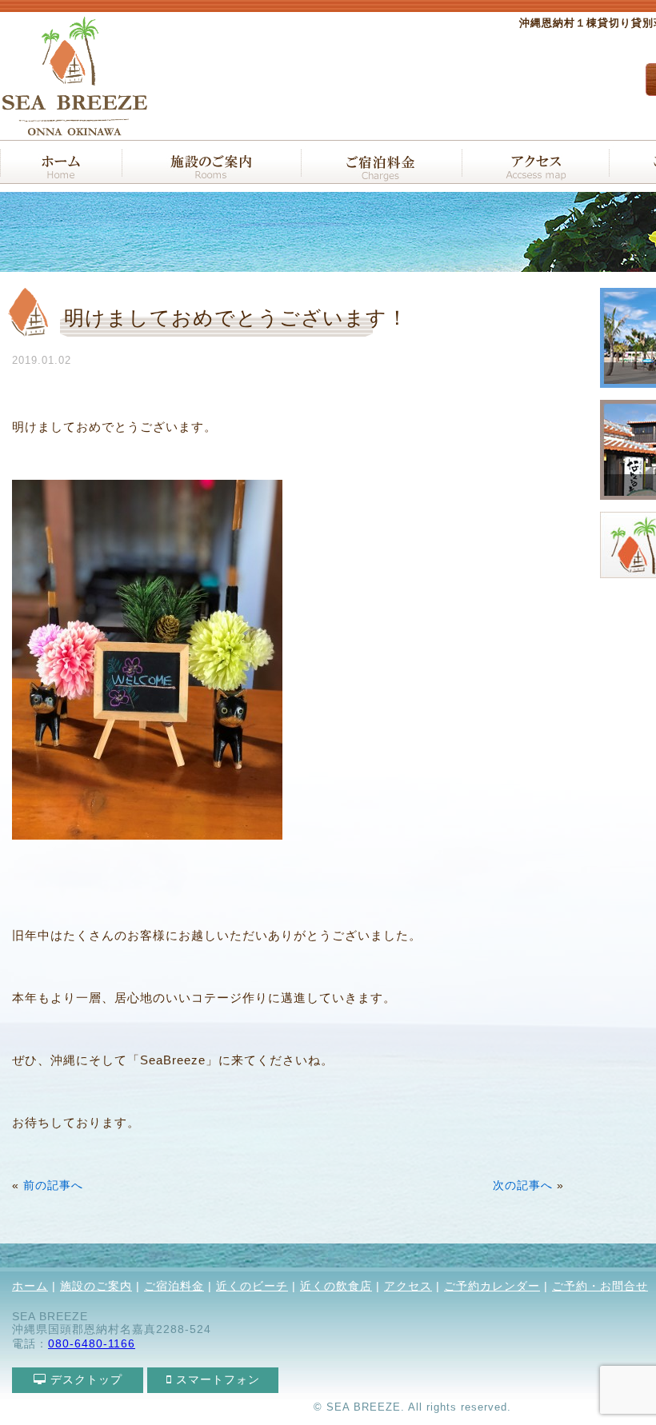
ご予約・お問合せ (600, 1285)
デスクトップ (84, 1379)
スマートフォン (216, 1379)
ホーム (30, 1285)
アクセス (408, 1285)
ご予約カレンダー (492, 1285)
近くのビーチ (252, 1285)
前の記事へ (53, 1185)
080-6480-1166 (91, 1343)
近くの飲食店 (336, 1285)
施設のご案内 (96, 1285)
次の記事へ (523, 1185)
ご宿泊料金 (174, 1285)
